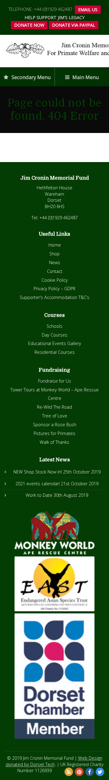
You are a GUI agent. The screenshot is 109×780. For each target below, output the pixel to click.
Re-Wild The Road (54, 407)
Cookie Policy (54, 280)
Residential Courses (55, 352)
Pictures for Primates (54, 433)
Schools (54, 326)
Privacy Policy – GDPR (54, 288)
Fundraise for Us (54, 381)
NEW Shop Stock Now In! (37, 472)
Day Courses (55, 335)
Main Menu (85, 77)
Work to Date (39, 495)
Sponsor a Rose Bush (54, 424)
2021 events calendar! (37, 483)
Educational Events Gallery (54, 343)
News (54, 262)
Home (54, 245)
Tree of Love (54, 416)
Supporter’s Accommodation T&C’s (54, 297)
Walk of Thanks (54, 442)
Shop (54, 254)
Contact (54, 271)
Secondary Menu (30, 77)
